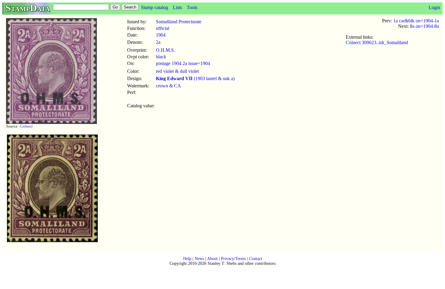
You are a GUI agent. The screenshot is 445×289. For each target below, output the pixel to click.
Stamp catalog (154, 7)
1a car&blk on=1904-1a (416, 20)
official (162, 28)
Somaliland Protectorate (178, 21)
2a (158, 42)
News (199, 258)
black (161, 56)
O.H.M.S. (165, 50)
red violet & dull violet (177, 71)
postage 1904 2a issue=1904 (183, 63)
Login (434, 7)
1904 (161, 34)
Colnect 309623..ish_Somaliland (377, 42)
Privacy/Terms (233, 258)
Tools (192, 7)
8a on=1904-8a (424, 26)
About (212, 258)
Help (187, 258)
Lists (177, 7)
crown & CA (168, 85)
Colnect (26, 126)
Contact (255, 258)
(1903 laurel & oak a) (195, 78)
